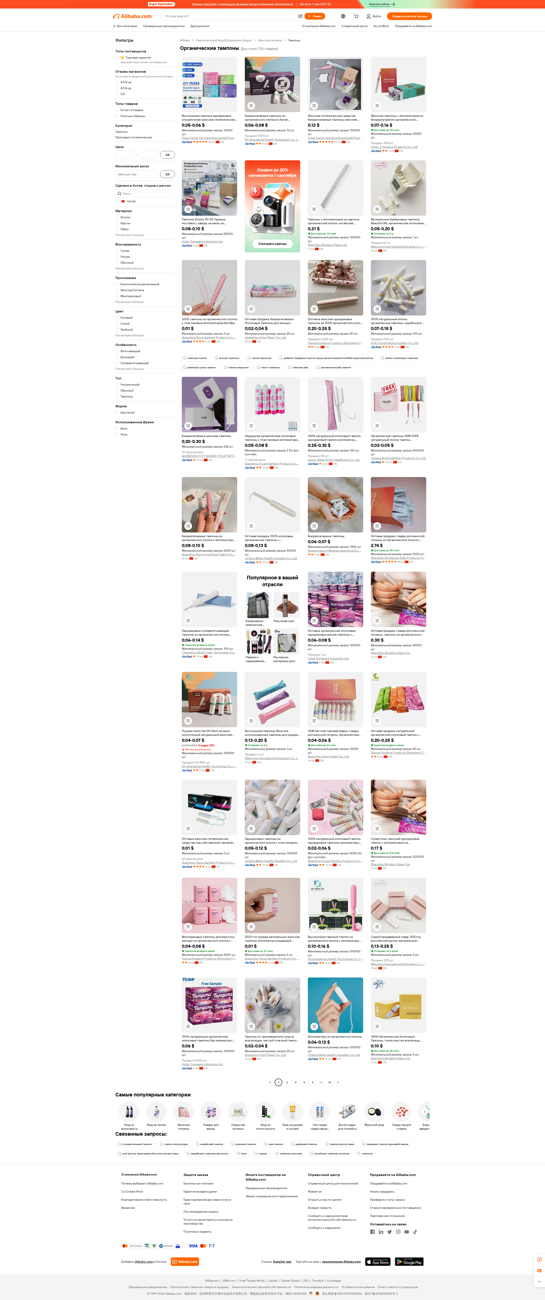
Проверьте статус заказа (387, 1199)
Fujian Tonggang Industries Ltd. (202, 241)
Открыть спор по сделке (325, 1199)
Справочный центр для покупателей (333, 1183)
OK (167, 155)
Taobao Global (290, 1280)
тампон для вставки (342, 1144)
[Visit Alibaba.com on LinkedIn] (381, 1231)
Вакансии (128, 1207)
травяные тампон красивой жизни (387, 1144)
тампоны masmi (197, 358)
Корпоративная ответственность (144, 1199)
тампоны (367, 1153)
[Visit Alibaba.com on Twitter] (389, 1231)
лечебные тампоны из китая (331, 1153)
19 (329, 1082)
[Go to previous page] (270, 1082)
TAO (305, 1280)
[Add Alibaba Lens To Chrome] (185, 1261)
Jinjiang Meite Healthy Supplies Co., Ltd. (271, 558)
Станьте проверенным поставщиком (395, 1207)
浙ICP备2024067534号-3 (381, 1293)
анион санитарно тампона (401, 358)
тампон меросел (238, 367)
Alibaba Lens (144, 1261)
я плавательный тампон (137, 1144)
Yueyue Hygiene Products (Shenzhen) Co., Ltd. (335, 343)
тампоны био (300, 367)
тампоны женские (291, 1153)
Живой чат (315, 1191)
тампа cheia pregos (176, 1144)
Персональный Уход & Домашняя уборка (224, 40)
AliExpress (212, 1280)
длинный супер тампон (201, 367)
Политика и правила (197, 1231)
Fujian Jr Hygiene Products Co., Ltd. (394, 147)
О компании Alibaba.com (139, 1174)
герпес (263, 1153)
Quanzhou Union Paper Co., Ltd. (265, 337)
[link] (539, 1259)
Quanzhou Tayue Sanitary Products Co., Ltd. (209, 337)
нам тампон (275, 1144)
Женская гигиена (270, 40)
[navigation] (145, 562)
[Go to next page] (338, 1082)
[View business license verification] (311, 1293)
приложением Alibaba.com (341, 1261)
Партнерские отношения (387, 1216)
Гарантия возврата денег (200, 1191)
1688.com (228, 1280)
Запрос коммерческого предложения (272, 1196)
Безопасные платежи (198, 1183)
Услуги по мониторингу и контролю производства (208, 1221)
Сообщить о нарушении (324, 1227)
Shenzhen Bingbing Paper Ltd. (327, 245)
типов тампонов (261, 358)
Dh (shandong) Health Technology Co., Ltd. (272, 139)
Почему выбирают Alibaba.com (142, 1183)
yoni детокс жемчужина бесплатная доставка (150, 1153)
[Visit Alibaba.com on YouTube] (406, 1231)
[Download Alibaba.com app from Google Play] (409, 1261)
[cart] (357, 17)
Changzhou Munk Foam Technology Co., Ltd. (209, 652)
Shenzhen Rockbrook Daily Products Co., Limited (398, 558)
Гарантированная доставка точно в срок (207, 1201)
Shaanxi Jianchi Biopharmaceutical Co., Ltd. (335, 550)
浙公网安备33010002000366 (342, 1293)
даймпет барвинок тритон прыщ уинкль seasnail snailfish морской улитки (328, 358)
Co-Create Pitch (132, 1191)
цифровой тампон (306, 1144)
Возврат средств (319, 1207)
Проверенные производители (266, 1188)
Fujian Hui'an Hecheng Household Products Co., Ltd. (209, 138)
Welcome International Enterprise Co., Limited (398, 246)
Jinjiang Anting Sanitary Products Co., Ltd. (398, 458)
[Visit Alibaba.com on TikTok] (415, 1231)
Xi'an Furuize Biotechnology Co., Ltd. (395, 343)
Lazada (272, 1280)
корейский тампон (211, 1144)
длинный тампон (245, 1144)
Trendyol (318, 1280)
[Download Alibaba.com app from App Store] (378, 1261)
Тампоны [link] (294, 40)
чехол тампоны (270, 367)
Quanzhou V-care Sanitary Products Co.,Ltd (272, 463)
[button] (300, 16)
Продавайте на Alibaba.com (388, 1183)
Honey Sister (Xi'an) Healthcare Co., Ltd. (334, 459)
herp (244, 1153)
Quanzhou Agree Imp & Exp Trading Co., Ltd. (209, 554)
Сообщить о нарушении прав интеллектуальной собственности (332, 1217)
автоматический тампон (336, 367)
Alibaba (185, 40)
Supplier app (282, 1261)
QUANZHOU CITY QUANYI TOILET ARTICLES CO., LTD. (209, 456)
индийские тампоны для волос (210, 1153)
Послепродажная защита (201, 1211)
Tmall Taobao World (251, 1280)
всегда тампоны (229, 358)
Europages (334, 1280)
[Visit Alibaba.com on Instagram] (398, 1231)
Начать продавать (382, 1191)
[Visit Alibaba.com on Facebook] (372, 1231)
